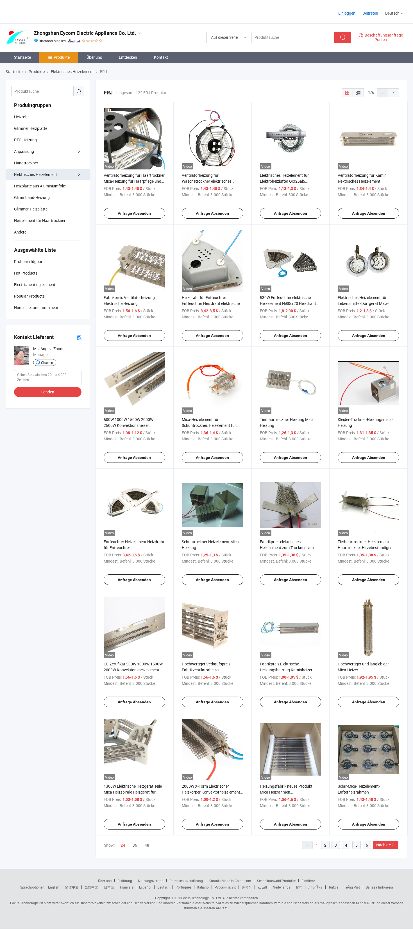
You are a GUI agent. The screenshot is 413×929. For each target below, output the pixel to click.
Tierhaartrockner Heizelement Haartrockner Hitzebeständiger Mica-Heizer (365, 547)
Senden (47, 392)
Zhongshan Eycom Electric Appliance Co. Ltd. (85, 33)
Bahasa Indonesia (379, 887)
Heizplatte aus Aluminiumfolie (40, 186)
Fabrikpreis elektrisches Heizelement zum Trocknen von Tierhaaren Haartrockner (287, 547)
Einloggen (346, 13)
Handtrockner (26, 163)
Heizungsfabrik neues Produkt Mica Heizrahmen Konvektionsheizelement (286, 792)
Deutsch (163, 887)
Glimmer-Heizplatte (30, 209)
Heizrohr (21, 116)
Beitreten (370, 13)
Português (183, 887)
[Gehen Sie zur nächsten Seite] (393, 93)
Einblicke (308, 880)
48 (147, 845)
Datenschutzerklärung (186, 880)
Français (126, 887)
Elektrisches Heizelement (35, 174)
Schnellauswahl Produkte (276, 880)
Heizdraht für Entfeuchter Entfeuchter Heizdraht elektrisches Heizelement (212, 303)
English (53, 887)
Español (145, 887)
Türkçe (333, 887)
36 (135, 845)
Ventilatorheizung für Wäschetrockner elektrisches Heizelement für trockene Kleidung (211, 181)
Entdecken (128, 57)
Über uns (94, 57)
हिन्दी (299, 887)
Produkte (62, 57)
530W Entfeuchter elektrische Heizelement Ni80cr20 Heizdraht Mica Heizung (288, 303)
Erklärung (124, 880)
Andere (20, 232)
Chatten (47, 362)
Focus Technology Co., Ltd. (201, 898)
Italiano (203, 887)
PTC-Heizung (25, 139)
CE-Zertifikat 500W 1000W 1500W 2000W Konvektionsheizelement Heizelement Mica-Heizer (133, 669)
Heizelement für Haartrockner (39, 220)
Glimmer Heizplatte (30, 128)
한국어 (247, 887)
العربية (262, 887)
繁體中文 (91, 887)
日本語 (109, 887)
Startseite (22, 57)
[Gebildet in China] (42, 11)
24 (123, 845)
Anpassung (24, 151)
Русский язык (225, 887)
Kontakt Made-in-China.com (230, 880)
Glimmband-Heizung (32, 197)
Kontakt (161, 57)
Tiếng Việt (352, 887)
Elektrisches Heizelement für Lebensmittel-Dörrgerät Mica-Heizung (363, 303)
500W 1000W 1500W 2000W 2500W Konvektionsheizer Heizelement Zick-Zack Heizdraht (132, 425)
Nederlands (281, 887)
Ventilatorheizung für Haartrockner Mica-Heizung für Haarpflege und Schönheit (134, 181)
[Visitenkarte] (79, 337)
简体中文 (72, 887)
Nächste (383, 845)
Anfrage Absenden (134, 213)
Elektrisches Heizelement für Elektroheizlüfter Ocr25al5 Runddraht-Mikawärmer (284, 181)
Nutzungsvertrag (151, 880)
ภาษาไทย (315, 887)
